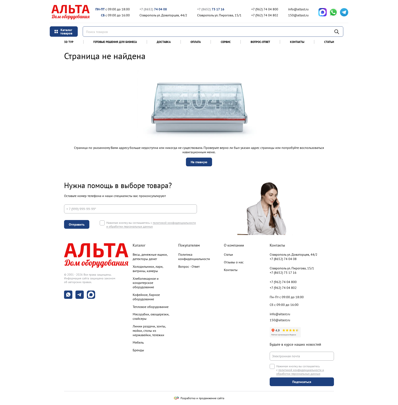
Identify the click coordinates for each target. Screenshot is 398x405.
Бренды (138, 350)
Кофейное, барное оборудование (146, 297)
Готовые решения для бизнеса (115, 42)
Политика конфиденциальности (194, 256)
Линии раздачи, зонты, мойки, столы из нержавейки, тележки (149, 330)
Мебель (138, 342)
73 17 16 (210, 9)
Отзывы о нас (234, 262)
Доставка (164, 42)
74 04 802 (264, 15)
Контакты (297, 42)
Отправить (77, 224)
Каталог (139, 245)
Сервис (226, 42)
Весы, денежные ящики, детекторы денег (150, 256)
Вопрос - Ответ (189, 266)
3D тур (68, 42)
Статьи (329, 42)
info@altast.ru (298, 9)
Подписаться (301, 382)
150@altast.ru (298, 15)
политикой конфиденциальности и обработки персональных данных (151, 224)
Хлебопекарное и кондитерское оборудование (146, 282)
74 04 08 (153, 9)
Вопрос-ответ (260, 42)
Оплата (196, 42)
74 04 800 (264, 9)
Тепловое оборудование (151, 307)
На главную (199, 162)
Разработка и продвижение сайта (202, 398)
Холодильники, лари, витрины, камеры (148, 268)
